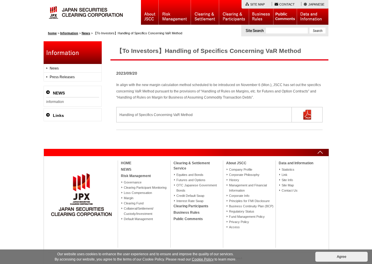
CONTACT (287, 4)
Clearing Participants (234, 12)
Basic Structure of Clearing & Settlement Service (205, 12)
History (234, 180)
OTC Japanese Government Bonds (196, 187)
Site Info (287, 180)
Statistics (288, 169)
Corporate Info (239, 195)
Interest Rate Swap (189, 201)
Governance (133, 182)
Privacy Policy (239, 222)
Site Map (288, 185)
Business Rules (261, 12)
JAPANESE (316, 4)
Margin (128, 198)
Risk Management (175, 12)
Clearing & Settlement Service (192, 165)
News (54, 68)
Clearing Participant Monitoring (145, 187)
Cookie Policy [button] (203, 259)
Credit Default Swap (190, 195)
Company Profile (240, 169)
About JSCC (150, 12)
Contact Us (290, 190)
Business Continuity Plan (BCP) (251, 206)
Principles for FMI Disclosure (249, 201)
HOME (126, 163)
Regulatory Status (241, 211)
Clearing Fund (134, 203)
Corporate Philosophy (244, 174)
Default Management (138, 219)
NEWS (126, 169)
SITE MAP (257, 4)
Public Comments (285, 12)
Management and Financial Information (248, 187)
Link (284, 174)
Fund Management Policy (247, 216)
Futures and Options (190, 180)
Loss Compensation (138, 193)
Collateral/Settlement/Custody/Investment (138, 211)
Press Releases (62, 77)
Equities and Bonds (189, 174)
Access (234, 227)
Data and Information (312, 12)
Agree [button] (341, 257)
